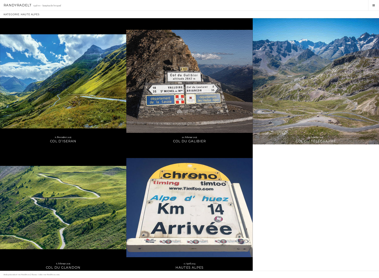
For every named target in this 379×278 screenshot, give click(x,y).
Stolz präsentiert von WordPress (17, 274)
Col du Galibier (189, 141)
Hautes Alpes (189, 268)
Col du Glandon (63, 268)
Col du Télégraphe (316, 141)
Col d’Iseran (63, 141)
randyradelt (18, 5)
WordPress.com (53, 274)
